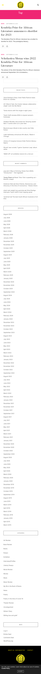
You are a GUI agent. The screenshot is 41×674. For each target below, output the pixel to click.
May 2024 (6, 305)
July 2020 (6, 461)
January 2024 (8, 319)
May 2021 (6, 427)
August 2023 (7, 336)
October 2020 (8, 450)
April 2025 (6, 268)
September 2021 (8, 413)
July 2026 (6, 217)
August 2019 (7, 498)
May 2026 (6, 224)
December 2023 (8, 322)
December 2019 (8, 484)
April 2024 (6, 309)
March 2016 (7, 511)
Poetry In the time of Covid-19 (13, 599)
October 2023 (8, 329)
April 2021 (6, 430)
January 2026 (8, 238)
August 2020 (7, 457)
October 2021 (7, 410)
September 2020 (9, 454)
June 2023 (6, 342)
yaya (5, 171)
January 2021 (7, 440)
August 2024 (7, 295)
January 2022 (7, 400)
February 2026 (8, 234)
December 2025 (8, 241)
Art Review (6, 540)
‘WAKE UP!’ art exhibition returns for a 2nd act (18, 154)
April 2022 (6, 390)
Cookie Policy (5, 668)
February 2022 (8, 396)
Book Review (7, 544)
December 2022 (8, 363)
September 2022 (8, 373)
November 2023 (8, 326)
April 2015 (6, 521)
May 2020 (6, 467)
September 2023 (9, 332)
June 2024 (6, 302)
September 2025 (9, 251)
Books (5, 548)
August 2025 (7, 255)
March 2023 (7, 353)
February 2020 (8, 477)
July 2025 (6, 258)
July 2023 (6, 339)
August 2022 (7, 376)
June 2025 (6, 261)
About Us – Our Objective (16, 650)
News (2, 23)
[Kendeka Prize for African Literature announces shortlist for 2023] (3, 46)
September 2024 (9, 292)
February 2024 (8, 315)
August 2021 (7, 417)
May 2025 (6, 265)
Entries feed (7, 634)
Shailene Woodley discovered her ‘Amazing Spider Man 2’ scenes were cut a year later (19, 122)
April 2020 (6, 471)
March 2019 (7, 504)
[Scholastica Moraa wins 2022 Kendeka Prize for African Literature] (3, 77)
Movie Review (7, 569)
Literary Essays (8, 565)
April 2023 (6, 349)
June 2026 (6, 221)
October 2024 (8, 288)
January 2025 (8, 278)
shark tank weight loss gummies (13, 190)
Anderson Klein (8, 184)
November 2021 (8, 407)
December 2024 (8, 282)
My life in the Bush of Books (12, 586)
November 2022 (8, 366)
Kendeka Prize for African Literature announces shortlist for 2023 (19, 31)
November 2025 (8, 244)
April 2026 (6, 228)
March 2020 (7, 474)
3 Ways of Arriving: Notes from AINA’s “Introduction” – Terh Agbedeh (18, 172)
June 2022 (6, 383)
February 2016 (8, 515)
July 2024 (6, 299)
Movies (5, 573)
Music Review (7, 582)
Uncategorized (8, 607)
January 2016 (7, 518)
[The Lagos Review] (20, 4)
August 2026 (7, 214)
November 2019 (8, 488)
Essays (5, 553)
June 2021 (6, 423)
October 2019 (8, 491)
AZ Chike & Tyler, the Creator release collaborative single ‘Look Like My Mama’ (19, 105)
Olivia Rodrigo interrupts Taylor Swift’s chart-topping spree (19, 191)
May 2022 (6, 386)
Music (5, 578)
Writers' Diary (7, 611)
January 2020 (8, 481)
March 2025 (7, 271)
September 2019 (8, 494)
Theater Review (8, 603)
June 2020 (6, 464)
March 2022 (7, 393)
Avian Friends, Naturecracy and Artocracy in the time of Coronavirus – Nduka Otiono (20, 184)
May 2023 (6, 346)
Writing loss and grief (10, 615)
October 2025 (8, 248)
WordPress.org (8, 641)
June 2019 (6, 501)
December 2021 (8, 403)
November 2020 (8, 447)
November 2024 (8, 285)
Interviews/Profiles (9, 561)
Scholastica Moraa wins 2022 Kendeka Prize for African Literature (18, 62)
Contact (30, 650)
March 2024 (7, 312)
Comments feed (8, 637)
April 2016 (6, 508)
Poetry (5, 594)
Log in (5, 631)
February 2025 (8, 275)
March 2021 (7, 434)
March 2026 (7, 231)
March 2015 (7, 525)
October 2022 (8, 369)
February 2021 (8, 437)
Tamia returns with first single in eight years (17, 110)
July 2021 (6, 420)
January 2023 (8, 359)
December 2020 (8, 444)
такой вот (6, 197)
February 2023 (8, 356)
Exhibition (6, 557)
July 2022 (6, 380)
